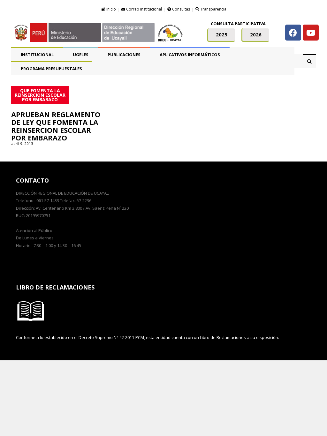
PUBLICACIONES (124, 54)
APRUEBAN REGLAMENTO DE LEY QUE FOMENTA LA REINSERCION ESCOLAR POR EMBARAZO (55, 125)
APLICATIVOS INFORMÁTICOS (190, 54)
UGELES (80, 54)
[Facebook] (293, 33)
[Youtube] (311, 33)
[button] (221, 35)
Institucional (37, 54)
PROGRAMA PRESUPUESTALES (51, 68)
